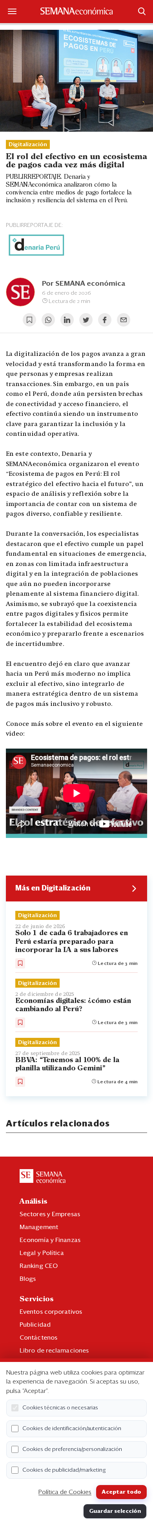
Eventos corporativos (51, 1312)
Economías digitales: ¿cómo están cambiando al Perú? (73, 1005)
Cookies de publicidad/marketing (64, 1470)
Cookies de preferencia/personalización (72, 1449)
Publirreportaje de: (34, 225)
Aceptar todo (121, 1492)
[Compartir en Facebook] (104, 319)
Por (83, 283)
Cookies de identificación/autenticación (71, 1428)
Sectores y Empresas (50, 1214)
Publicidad (35, 1325)
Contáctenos (38, 1338)
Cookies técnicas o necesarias (60, 1408)
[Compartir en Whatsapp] (48, 319)
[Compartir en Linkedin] (67, 319)
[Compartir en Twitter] (86, 319)
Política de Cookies (64, 1492)
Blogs (28, 1279)
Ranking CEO (39, 1266)
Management (39, 1227)
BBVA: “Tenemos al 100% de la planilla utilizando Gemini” (67, 1064)
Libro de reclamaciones (54, 1350)
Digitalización (28, 144)
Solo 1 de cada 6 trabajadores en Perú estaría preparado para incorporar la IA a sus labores (71, 941)
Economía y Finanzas (50, 1240)
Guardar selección (115, 1511)
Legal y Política (42, 1253)
